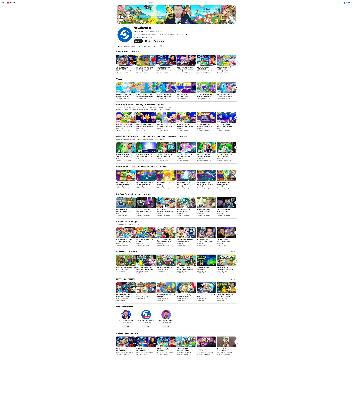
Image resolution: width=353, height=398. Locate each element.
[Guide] (3, 2)
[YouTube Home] (10, 2)
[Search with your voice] (206, 2)
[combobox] (172, 2)
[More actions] (135, 67)
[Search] (199, 2)
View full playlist (120, 271)
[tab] (119, 46)
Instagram (138, 37)
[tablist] (176, 46)
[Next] (236, 60)
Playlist (126, 269)
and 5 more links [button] (147, 37)
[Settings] (339, 2)
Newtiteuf (178, 71)
